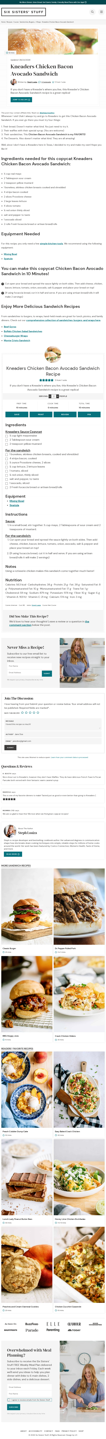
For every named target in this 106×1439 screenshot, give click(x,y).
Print (41, 414)
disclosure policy (47, 113)
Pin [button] (89, 414)
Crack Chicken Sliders (65, 1036)
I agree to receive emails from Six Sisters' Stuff (30, 1400)
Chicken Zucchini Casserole (68, 1306)
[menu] (101, 12)
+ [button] (57, 396)
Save (16, 414)
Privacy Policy (69, 1431)
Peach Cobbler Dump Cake (15, 1131)
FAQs (57, 1431)
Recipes (9, 22)
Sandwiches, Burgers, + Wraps (30, 22)
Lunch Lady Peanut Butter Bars (17, 1219)
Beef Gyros (10, 326)
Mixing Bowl (10, 254)
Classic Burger (9, 948)
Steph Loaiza (32, 82)
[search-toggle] (92, 12)
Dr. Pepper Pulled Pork (65, 948)
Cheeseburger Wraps (16, 335)
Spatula (8, 258)
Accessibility (35, 1431)
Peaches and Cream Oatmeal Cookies (21, 1306)
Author (10, 734)
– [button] (50, 396)
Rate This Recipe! (12, 713)
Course (16, 22)
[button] (29, 1400)
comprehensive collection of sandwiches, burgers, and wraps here (63, 320)
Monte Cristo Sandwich (17, 340)
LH (76, 1435)
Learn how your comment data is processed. (69, 757)
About (23, 1431)
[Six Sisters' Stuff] (23, 12)
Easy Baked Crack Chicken (67, 1131)
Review (65, 414)
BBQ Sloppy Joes (11, 1036)
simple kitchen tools (51, 243)
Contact (48, 1431)
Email (9, 741)
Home (3, 22)
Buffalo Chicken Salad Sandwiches (23, 331)
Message (10, 721)
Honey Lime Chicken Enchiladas (70, 1219)
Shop (81, 1431)
